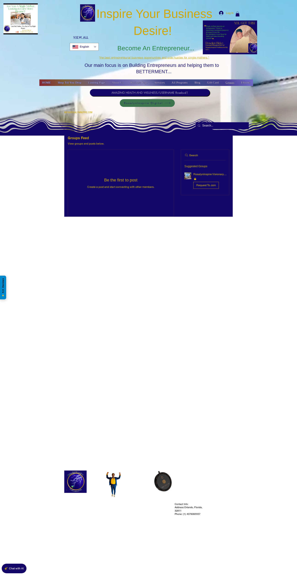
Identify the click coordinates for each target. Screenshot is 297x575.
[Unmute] (14, 29)
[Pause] (8, 29)
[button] (237, 14)
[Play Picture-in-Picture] (36, 29)
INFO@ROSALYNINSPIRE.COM (78, 112)
